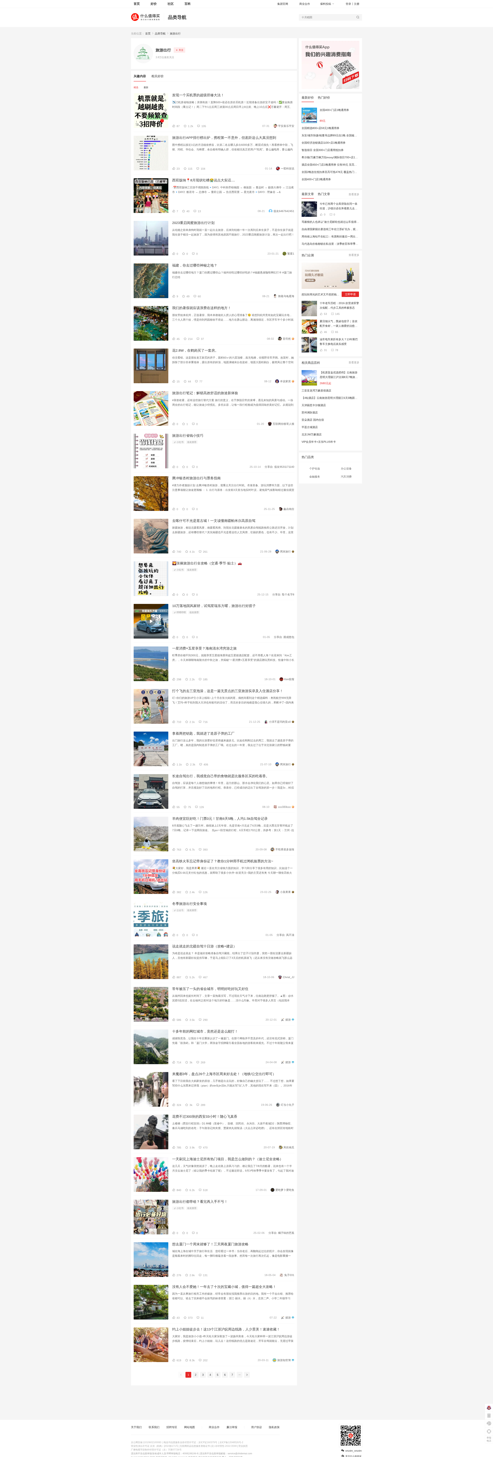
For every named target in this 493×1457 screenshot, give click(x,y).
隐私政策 (274, 1427)
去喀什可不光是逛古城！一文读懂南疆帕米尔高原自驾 (213, 521)
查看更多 (354, 194)
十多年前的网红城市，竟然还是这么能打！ (205, 1031)
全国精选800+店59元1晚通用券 (320, 128)
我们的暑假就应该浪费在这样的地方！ (201, 308)
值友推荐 (191, 442)
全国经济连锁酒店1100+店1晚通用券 (323, 142)
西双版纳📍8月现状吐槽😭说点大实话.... (203, 180)
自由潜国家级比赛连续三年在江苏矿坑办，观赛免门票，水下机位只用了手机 (347, 229)
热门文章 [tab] (324, 194)
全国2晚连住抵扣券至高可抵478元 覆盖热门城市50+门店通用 (338, 172)
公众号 (180, 910)
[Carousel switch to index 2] (327, 286)
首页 (148, 33)
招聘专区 (171, 1427)
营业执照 (243, 1446)
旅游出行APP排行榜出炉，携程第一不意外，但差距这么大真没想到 (224, 138)
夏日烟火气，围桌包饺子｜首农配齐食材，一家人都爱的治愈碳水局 (338, 324)
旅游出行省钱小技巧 (187, 436)
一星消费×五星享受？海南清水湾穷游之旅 (204, 648)
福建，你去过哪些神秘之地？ (194, 265)
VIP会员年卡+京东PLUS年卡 (319, 441)
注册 (356, 3)
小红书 (180, 442)
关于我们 (136, 1427)
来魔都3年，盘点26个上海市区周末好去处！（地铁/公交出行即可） (224, 1074)
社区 (171, 3)
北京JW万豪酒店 (312, 434)
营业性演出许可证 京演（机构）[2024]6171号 (154, 1446)
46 (325, 332)
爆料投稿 (325, 3)
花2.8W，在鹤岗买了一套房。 (195, 350)
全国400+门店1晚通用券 (334, 109)
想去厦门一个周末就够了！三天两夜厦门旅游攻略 (210, 1244)
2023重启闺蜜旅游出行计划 (193, 223)
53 (325, 313)
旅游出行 (175, 33)
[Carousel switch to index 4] (333, 286)
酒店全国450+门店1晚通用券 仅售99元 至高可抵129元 (334, 164)
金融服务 (314, 476)
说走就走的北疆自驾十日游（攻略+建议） (204, 946)
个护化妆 (314, 468)
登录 (348, 3)
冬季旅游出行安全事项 (189, 904)
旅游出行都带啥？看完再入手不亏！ (200, 1202)
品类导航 (177, 17)
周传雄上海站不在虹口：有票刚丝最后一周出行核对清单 (335, 236)
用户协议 (256, 1427)
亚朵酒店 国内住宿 (313, 419)
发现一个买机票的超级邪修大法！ (198, 95)
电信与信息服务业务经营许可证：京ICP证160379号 (190, 1442)
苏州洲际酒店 (310, 412)
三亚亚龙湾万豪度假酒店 (316, 390)
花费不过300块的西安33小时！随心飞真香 (204, 1116)
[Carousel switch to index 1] (325, 286)
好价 (154, 3)
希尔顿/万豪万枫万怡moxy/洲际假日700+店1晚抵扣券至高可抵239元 (343, 157)
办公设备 (346, 468)
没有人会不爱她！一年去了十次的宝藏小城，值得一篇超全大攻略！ (224, 1287)
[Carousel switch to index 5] (335, 286)
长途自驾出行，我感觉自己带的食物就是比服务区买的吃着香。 (220, 776)
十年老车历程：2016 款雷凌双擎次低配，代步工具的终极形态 (339, 305)
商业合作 (304, 3)
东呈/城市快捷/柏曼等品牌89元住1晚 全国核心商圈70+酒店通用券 (341, 135)
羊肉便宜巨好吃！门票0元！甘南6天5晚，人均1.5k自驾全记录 (220, 819)
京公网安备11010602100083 (146, 1442)
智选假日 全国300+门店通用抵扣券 (323, 150)
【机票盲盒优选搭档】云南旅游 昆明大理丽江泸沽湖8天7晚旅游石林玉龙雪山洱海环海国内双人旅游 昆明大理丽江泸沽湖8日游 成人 (339, 375)
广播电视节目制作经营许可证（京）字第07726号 (156, 1449)
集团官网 (282, 3)
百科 (187, 3)
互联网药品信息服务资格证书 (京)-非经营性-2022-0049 (208, 1446)
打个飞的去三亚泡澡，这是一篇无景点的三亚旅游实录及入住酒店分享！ (227, 691)
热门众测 (308, 255)
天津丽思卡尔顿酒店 (314, 405)
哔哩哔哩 (181, 612)
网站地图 (189, 1427)
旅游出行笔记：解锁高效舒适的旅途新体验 (205, 393)
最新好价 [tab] (308, 97)
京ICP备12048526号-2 (231, 1442)
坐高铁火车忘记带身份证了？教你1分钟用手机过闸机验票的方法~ (222, 861)
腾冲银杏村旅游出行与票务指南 (196, 478)
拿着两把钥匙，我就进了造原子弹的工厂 (203, 733)
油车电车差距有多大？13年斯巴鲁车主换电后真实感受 (339, 341)
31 (325, 350)
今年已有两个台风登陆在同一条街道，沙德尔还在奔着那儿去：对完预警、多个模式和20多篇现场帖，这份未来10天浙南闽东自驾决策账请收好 (339, 206)
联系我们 (154, 1427)
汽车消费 (346, 476)
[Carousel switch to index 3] (330, 286)
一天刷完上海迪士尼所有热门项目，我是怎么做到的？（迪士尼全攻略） (227, 1159)
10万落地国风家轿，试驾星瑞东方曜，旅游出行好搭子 (214, 606)
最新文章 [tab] (308, 194)
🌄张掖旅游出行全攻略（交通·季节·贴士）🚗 (207, 563)
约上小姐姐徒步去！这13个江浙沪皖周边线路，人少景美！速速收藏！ (226, 1329)
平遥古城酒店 (310, 427)
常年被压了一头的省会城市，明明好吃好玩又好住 (210, 989)
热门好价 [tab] (324, 97)
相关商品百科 (311, 362)
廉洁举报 (231, 1427)
